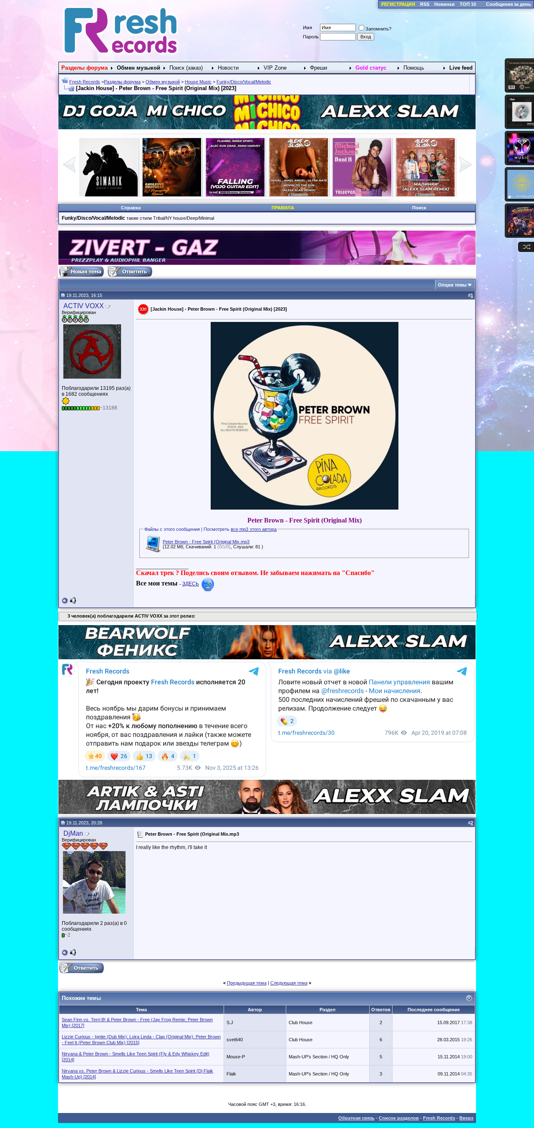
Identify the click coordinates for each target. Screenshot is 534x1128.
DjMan (73, 833)
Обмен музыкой (163, 81)
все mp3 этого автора (254, 529)
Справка (131, 207)
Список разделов (399, 1117)
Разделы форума (122, 81)
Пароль (311, 36)
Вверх (466, 1117)
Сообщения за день (508, 4)
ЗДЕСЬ (190, 584)
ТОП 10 (468, 4)
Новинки (444, 4)
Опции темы (452, 284)
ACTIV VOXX (83, 305)
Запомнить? (378, 28)
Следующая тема (288, 982)
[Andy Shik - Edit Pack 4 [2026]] (362, 195)
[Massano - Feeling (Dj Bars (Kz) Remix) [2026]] (299, 195)
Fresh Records (84, 81)
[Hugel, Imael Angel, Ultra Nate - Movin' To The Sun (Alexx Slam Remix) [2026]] (108, 195)
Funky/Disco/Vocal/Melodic (244, 81)
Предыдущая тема (247, 982)
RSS (424, 4)
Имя (307, 27)
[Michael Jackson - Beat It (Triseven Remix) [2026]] (172, 195)
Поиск (419, 207)
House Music (198, 81)
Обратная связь (356, 1117)
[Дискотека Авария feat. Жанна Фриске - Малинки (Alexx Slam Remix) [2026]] (235, 195)
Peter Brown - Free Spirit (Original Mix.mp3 (206, 541)
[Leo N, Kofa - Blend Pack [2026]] (425, 195)
